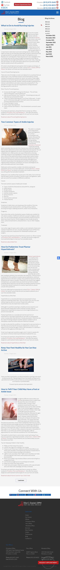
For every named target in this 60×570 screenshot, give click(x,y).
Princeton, (10, 112)
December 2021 (50, 35)
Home (27, 515)
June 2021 (49, 49)
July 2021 (49, 47)
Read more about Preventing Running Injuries (14, 117)
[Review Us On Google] (57, 2)
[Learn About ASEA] (4, 8)
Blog (26, 536)
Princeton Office (30, 521)
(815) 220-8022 (49, 5)
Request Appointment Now (23, 4)
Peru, (14, 112)
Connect (47, 494)
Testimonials (28, 534)
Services (27, 528)
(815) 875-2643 (49, 2)
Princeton (40, 2)
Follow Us (30, 494)
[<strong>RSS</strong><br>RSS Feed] (41, 25)
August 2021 (50, 45)
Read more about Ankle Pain (9, 242)
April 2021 (49, 54)
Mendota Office (30, 525)
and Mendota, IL (20, 112)
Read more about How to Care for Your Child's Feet (15, 475)
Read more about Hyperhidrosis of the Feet (13, 343)
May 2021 (49, 52)
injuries (37, 37)
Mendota (40, 8)
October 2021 (50, 40)
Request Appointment (48, 562)
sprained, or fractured (34, 145)
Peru (41, 5)
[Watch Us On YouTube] (2, 5)
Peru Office (29, 523)
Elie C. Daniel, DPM (33, 67)
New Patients (29, 530)
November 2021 (50, 38)
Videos (27, 532)
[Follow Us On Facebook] (2, 2)
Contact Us (28, 538)
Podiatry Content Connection (29, 566)
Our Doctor (28, 517)
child (19, 400)
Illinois (3, 69)
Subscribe (21, 494)
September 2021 (51, 42)
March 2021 (49, 56)
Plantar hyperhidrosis (34, 256)
